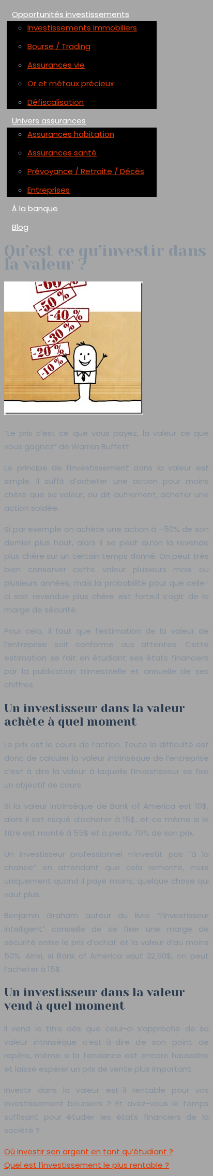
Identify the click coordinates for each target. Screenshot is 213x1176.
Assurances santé (62, 152)
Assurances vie (56, 64)
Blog (20, 227)
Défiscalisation (55, 102)
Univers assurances (49, 120)
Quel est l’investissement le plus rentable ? (86, 1164)
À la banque (35, 208)
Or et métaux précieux (70, 83)
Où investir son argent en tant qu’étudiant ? (88, 1151)
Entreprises (48, 189)
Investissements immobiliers (82, 27)
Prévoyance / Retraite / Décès (85, 171)
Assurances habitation (70, 134)
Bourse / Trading (58, 46)
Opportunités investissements (70, 14)
